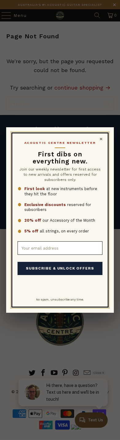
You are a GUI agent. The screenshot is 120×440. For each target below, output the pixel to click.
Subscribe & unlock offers (60, 268)
